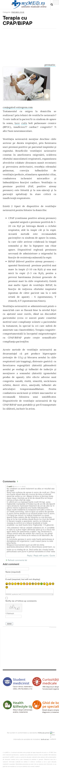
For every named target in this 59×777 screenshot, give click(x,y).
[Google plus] (43, 4)
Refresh (10, 613)
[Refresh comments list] (18, 481)
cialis (24, 123)
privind (47, 733)
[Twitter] (38, 4)
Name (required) (12, 572)
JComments (52, 627)
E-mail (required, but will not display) (22, 579)
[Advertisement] (23, 48)
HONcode (41, 733)
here (17, 123)
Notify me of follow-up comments (21, 601)
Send (9, 623)
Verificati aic (45, 739)
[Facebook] (32, 4)
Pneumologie (17, 12)
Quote (52, 555)
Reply (29, 555)
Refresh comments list (17, 560)
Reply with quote (41, 555)
